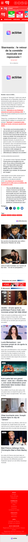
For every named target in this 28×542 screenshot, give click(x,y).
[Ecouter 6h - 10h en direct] (14, 284)
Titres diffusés (14, 496)
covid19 (14, 215)
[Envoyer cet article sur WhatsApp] (18, 209)
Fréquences (14, 498)
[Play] (2, 8)
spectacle (3, 215)
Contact (14, 494)
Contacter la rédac (14, 510)
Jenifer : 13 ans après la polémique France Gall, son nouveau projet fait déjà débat (14, 310)
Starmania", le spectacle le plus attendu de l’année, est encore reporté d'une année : (13, 123)
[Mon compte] (25, 2)
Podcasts (14, 514)
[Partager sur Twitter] (10, 209)
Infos (14, 504)
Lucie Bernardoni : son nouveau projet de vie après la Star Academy (14, 344)
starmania (9, 215)
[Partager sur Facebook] (6, 209)
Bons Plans (14, 502)
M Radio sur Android (14, 523)
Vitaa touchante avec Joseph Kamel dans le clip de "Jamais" (13, 417)
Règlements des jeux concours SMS (14, 531)
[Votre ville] (15, 2)
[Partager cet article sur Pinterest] (14, 209)
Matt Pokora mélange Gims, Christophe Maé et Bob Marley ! (14, 450)
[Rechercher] (22, 2)
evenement (19, 215)
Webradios (8, 19)
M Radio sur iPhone (14, 521)
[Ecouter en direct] (19, 2)
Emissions (16, 19)
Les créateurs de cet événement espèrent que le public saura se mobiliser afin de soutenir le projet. (14, 182)
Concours (14, 508)
